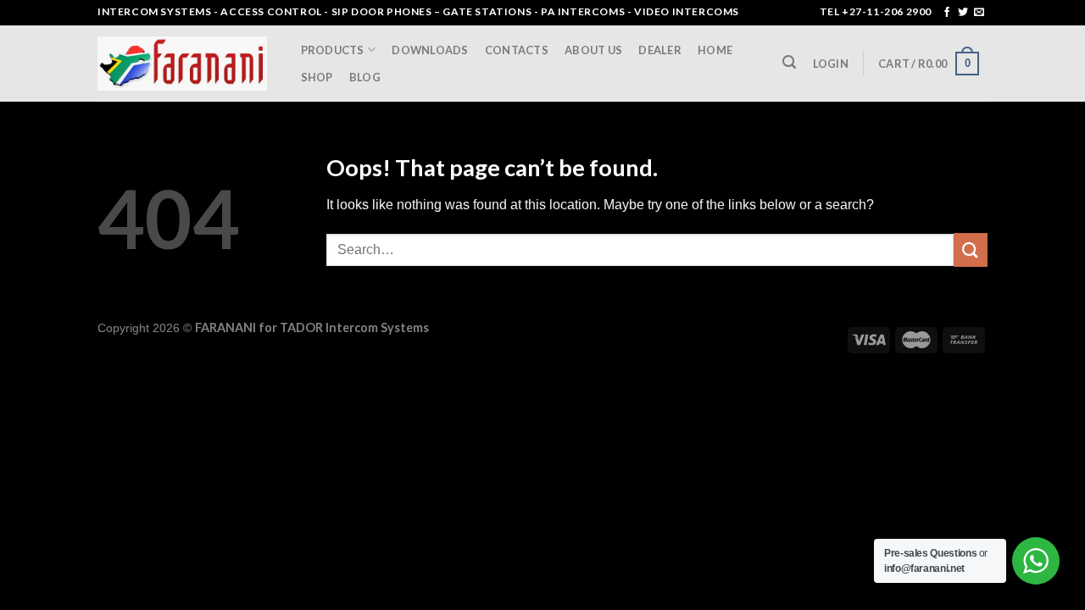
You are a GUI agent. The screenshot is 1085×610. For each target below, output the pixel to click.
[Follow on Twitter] (963, 13)
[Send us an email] (979, 13)
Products (332, 50)
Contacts (516, 50)
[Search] (789, 62)
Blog (365, 77)
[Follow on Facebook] (947, 13)
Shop (317, 77)
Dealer (660, 50)
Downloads (430, 50)
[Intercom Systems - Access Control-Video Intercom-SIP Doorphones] (182, 64)
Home (715, 50)
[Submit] (971, 249)
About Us (593, 50)
